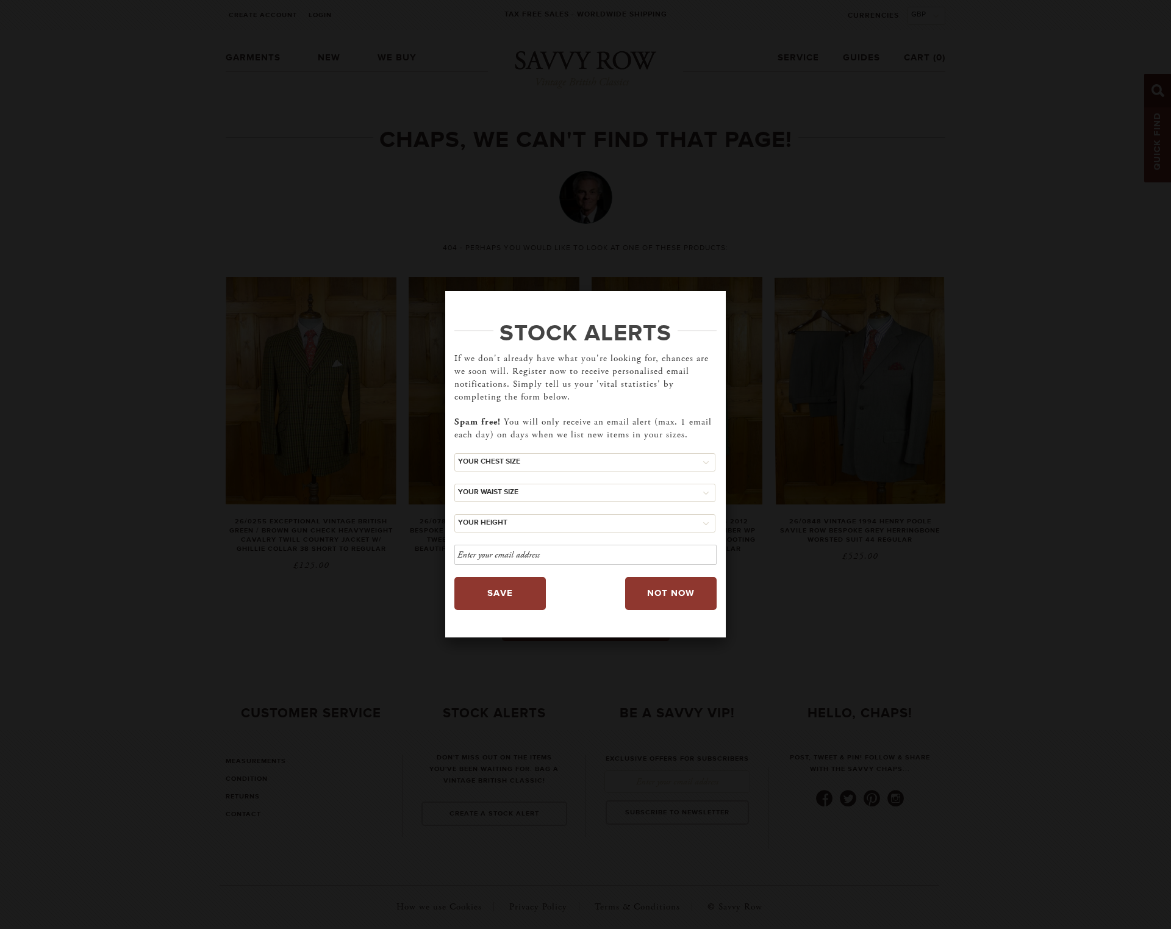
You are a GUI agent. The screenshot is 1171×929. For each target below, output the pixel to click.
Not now (671, 593)
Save (500, 593)
